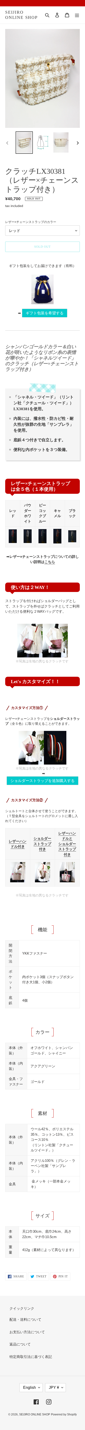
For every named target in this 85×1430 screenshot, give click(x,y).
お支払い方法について (27, 1332)
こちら (49, 562)
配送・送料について (25, 1319)
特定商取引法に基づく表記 (30, 1357)
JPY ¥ (54, 1387)
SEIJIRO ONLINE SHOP (21, 15)
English (29, 1387)
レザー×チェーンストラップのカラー (30, 222)
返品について (20, 1344)
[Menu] (77, 15)
